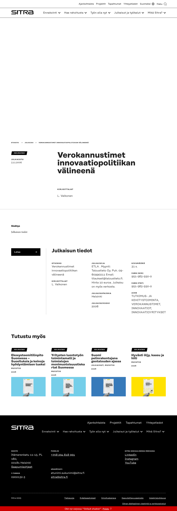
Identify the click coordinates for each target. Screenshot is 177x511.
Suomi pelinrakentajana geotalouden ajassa (106, 358)
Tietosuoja (69, 498)
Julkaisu (29, 143)
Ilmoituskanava (108, 498)
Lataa (17, 252)
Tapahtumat (114, 4)
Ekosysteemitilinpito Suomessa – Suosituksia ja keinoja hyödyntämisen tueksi (28, 360)
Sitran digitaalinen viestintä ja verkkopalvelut (144, 504)
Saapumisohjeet (21, 466)
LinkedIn (131, 454)
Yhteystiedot (130, 4)
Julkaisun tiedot (19, 232)
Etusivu (15, 143)
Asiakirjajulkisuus (157, 498)
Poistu (106, 509)
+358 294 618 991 (63, 454)
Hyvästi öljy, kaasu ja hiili (148, 357)
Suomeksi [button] (145, 4)
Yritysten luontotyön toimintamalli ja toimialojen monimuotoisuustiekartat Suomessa (68, 361)
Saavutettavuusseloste (132, 498)
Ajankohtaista (86, 4)
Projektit (101, 4)
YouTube (130, 462)
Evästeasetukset (88, 498)
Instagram (131, 459)
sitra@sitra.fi (59, 477)
